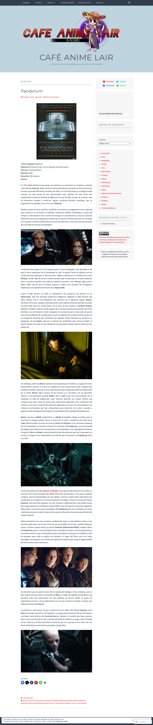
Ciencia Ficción (33, 701)
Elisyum (42, 701)
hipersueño (64, 701)
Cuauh (39, 97)
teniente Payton (65, 703)
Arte (103, 157)
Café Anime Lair (76, 57)
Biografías (106, 161)
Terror (73, 703)
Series (104, 204)
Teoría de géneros (67, 3)
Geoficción (106, 186)
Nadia (75, 701)
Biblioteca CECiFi (85, 3)
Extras (104, 179)
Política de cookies (62, 721)
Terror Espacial (81, 703)
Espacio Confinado (52, 701)
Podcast (51, 3)
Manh (71, 701)
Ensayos (38, 3)
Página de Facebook (111, 125)
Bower (25, 701)
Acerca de (99, 3)
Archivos (102, 140)
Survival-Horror (48, 703)
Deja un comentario (52, 97)
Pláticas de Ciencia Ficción (111, 193)
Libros (104, 190)
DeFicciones (106, 172)
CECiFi (104, 164)
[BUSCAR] (129, 3)
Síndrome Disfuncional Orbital (31, 703)
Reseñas (26, 3)
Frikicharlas (106, 183)
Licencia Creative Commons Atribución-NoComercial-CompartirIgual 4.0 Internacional (114, 239)
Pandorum (32, 91)
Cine (24, 698)
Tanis (57, 703)
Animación (106, 153)
